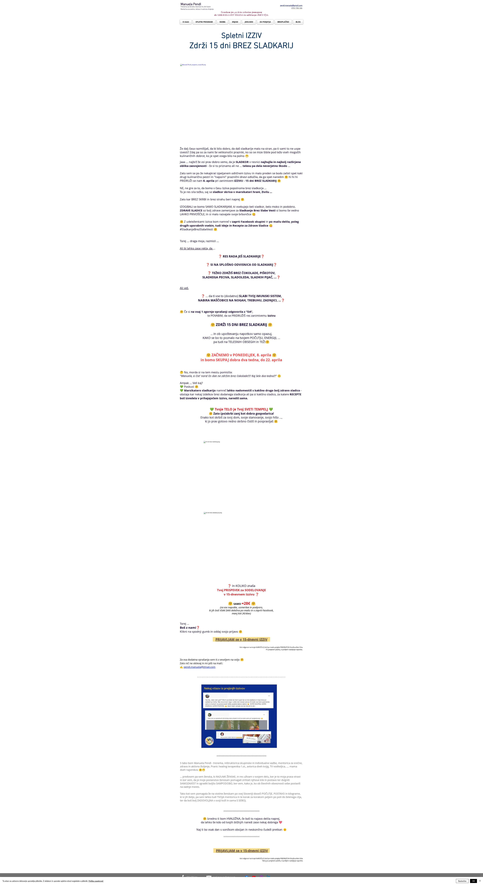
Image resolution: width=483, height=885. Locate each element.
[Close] (479, 881)
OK (473, 881)
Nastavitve (462, 881)
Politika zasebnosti (96, 881)
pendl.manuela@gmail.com (199, 667)
